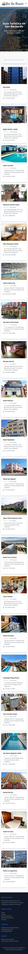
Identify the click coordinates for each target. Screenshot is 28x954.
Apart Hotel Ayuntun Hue (12, 518)
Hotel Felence (8, 401)
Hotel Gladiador (9, 440)
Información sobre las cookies (9, 941)
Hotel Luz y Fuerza (10, 557)
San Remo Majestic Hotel (12, 753)
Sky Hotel (6, 87)
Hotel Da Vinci (8, 832)
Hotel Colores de (9, 283)
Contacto (3, 919)
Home (3, 912)
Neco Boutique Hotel (10, 244)
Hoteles (3, 914)
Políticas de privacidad (7, 939)
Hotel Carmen (8, 166)
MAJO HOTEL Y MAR (10, 129)
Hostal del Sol (8, 792)
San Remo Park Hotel (11, 322)
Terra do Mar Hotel (10, 714)
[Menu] (26, 3)
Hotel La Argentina (10, 871)
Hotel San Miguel (9, 479)
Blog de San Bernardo (7, 918)
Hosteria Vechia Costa (11, 205)
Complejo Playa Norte (11, 678)
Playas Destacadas (6, 916)
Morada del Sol (8, 361)
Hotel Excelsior (8, 636)
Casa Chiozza (8, 597)
